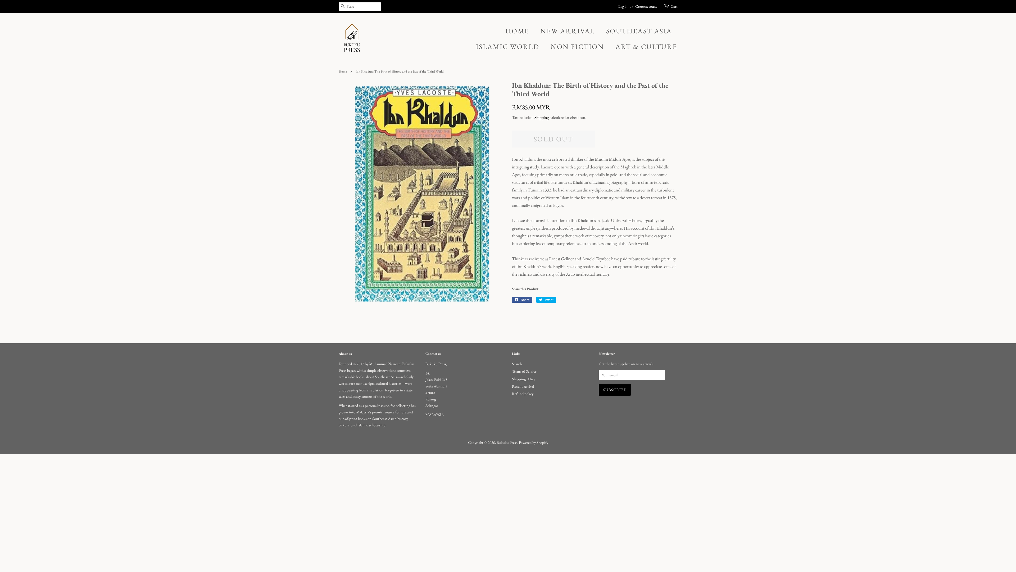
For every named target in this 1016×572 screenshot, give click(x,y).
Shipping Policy (523, 378)
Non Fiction (577, 46)
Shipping (541, 117)
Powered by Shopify (533, 442)
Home (517, 30)
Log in (622, 6)
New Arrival (567, 30)
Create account (646, 6)
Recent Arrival (523, 386)
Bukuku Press (507, 442)
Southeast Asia (639, 30)
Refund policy (522, 393)
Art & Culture (646, 46)
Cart (674, 6)
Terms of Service (524, 371)
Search (517, 363)
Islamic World (507, 46)
